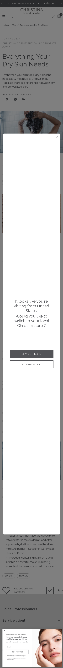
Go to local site (31, 364)
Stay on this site (31, 354)
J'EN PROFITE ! (16, 652)
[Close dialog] (3, 630)
